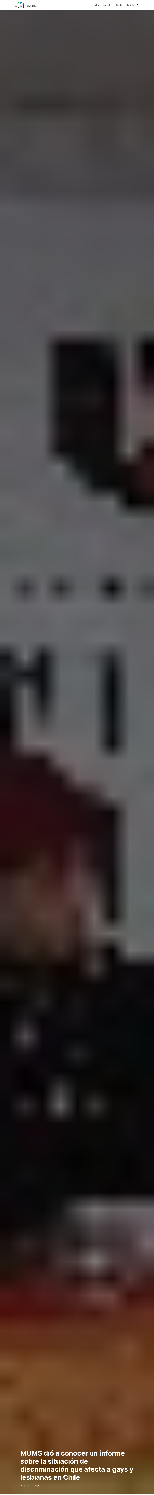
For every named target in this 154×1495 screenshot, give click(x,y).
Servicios (119, 5)
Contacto (130, 5)
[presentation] (100, 5)
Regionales (107, 5)
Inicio (97, 5)
